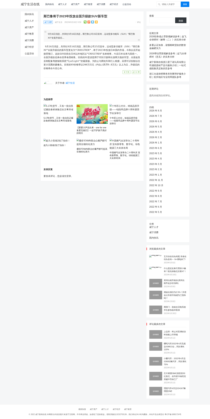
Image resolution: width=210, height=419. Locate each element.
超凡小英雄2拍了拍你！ (55, 145)
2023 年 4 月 (155, 158)
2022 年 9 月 (155, 191)
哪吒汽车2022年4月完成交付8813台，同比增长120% (175, 346)
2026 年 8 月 (155, 110)
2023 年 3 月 (155, 164)
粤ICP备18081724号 (173, 414)
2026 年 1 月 (155, 142)
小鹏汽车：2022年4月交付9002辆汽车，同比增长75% (175, 361)
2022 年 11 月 (156, 180)
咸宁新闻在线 (40, 414)
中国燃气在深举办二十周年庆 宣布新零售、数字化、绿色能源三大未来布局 (125, 155)
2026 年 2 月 (155, 137)
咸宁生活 (58, 22)
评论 (139, 22)
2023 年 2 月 (155, 169)
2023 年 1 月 (155, 175)
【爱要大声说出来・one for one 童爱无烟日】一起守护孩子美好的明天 (92, 130)
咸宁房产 (75, 4)
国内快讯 (49, 4)
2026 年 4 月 (155, 132)
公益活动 (126, 4)
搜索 (185, 4)
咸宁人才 (62, 4)
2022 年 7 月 (155, 201)
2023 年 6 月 (155, 148)
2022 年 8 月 (155, 196)
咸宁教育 (88, 4)
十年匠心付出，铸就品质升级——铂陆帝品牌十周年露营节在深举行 (125, 121)
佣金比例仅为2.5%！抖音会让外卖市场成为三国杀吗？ (175, 295)
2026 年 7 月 (155, 116)
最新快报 (82, 409)
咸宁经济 (114, 4)
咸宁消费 (101, 4)
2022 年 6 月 (155, 207)
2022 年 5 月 (155, 212)
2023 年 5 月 (155, 153)
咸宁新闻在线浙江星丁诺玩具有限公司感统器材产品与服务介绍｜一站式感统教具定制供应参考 (167, 65)
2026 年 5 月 (155, 126)
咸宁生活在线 (30, 4)
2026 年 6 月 (155, 121)
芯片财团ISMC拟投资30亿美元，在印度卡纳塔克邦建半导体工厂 (175, 376)
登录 (68, 176)
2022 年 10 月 (156, 185)
